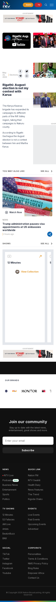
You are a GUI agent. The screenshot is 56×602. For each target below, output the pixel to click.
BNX (4, 538)
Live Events (34, 514)
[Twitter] (27, 71)
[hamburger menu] (52, 5)
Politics (6, 499)
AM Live (6, 524)
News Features (35, 489)
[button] (50, 5)
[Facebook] (20, 71)
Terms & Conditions (38, 558)
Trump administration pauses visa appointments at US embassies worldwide (23, 227)
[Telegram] (20, 76)
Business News (10, 485)
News (5, 220)
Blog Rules (33, 568)
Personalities (34, 554)
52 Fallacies (8, 519)
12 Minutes (14, 262)
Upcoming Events (37, 524)
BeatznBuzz (8, 533)
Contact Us (33, 577)
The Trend (33, 494)
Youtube (6, 573)
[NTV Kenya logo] (6, 5)
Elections (14, 75)
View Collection (30, 271)
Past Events (34, 519)
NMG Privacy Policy (38, 563)
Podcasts (10, 480)
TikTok (6, 554)
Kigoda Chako (35, 499)
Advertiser (33, 529)
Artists (5, 529)
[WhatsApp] (27, 76)
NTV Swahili (34, 480)
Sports (5, 494)
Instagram (7, 563)
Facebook (7, 568)
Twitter (5, 558)
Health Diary (34, 485)
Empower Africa (36, 573)
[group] (5, 391)
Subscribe (28, 450)
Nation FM (33, 475)
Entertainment (9, 489)
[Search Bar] (45, 4)
